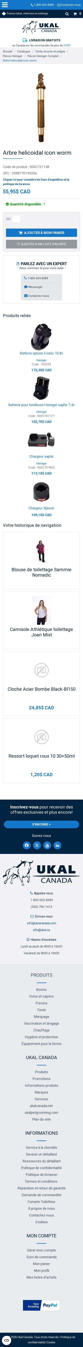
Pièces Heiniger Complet (42, 56)
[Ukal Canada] (41, 26)
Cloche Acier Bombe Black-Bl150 (41, 689)
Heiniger (41, 360)
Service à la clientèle (41, 1148)
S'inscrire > (41, 824)
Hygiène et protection (41, 1037)
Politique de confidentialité (41, 1168)
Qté (8, 218)
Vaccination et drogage (41, 1023)
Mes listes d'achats (42, 1277)
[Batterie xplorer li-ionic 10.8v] (41, 336)
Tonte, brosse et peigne (50, 51)
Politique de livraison (41, 1175)
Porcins (41, 1003)
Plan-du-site (41, 1119)
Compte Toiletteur (41, 1202)
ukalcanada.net (41, 1106)
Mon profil (41, 1270)
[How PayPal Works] (41, 1305)
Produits (41, 975)
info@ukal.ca (41, 930)
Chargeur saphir (41, 456)
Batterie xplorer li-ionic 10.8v (41, 353)
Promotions (42, 1079)
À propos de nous (41, 1208)
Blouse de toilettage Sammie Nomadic (41, 572)
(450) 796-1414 (41, 907)
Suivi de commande (41, 1257)
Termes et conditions (41, 1181)
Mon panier (41, 1264)
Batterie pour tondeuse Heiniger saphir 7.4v (41, 405)
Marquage (41, 1017)
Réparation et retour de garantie (42, 1188)
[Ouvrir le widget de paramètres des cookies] (6, 1340)
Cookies (41, 1222)
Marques (41, 1092)
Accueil (7, 51)
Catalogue (23, 51)
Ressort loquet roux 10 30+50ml (41, 756)
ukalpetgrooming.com (41, 1113)
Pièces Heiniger (12, 56)
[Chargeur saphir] (41, 440)
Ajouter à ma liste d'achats (43, 244)
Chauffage (41, 1030)
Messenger (35, 287)
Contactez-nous (70, 4)
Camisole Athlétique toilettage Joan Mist (41, 632)
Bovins (41, 990)
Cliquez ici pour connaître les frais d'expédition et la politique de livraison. (36, 182)
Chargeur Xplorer (41, 508)
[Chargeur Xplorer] (41, 491)
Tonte (41, 1010)
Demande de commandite (41, 1195)
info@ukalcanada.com (41, 923)
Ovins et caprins (41, 996)
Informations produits (41, 1085)
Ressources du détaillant (42, 1161)
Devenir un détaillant (41, 1154)
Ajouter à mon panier (44, 233)
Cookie (51, 1342)
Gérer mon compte (41, 1250)
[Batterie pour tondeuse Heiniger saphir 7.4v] (41, 388)
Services (41, 1099)
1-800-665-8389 (43, 4)
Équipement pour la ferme (41, 1044)
